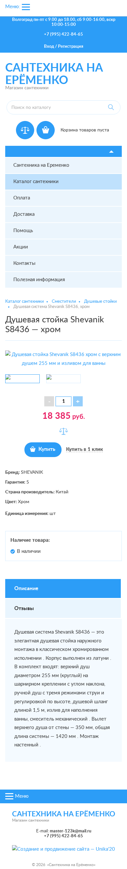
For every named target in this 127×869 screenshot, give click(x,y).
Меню (22, 796)
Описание (26, 588)
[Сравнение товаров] (25, 130)
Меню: (12, 6)
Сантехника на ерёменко (63, 814)
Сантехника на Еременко (41, 165)
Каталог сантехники (36, 181)
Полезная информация (39, 279)
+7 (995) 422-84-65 (63, 34)
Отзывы (24, 608)
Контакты (24, 263)
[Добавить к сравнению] (63, 431)
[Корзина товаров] (45, 130)
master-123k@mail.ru (70, 831)
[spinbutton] (63, 401)
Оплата (21, 198)
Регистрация (70, 46)
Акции (20, 247)
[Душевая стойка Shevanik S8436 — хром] (63, 358)
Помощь (23, 230)
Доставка (24, 214)
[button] (78, 401)
